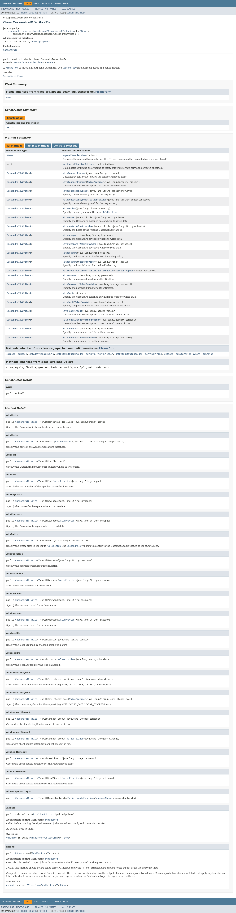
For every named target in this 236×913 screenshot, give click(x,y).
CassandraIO (10, 50)
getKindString (153, 354)
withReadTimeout (72, 311)
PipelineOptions (84, 164)
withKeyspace (70, 235)
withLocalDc (70, 253)
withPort (68, 293)
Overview (6, 3)
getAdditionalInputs (41, 354)
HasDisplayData (40, 41)
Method (43, 13)
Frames (39, 9)
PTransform (19, 62)
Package (17, 3)
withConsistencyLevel (75, 191)
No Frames (50, 9)
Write (10, 127)
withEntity (69, 208)
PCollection (67, 31)
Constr (33, 13)
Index (58, 3)
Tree (36, 3)
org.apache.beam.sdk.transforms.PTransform (33, 31)
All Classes (68, 9)
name (8, 97)
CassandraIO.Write (18, 173)
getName (168, 354)
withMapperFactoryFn (75, 270)
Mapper (129, 270)
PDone (83, 31)
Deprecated (47, 3)
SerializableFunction (101, 270)
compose (10, 354)
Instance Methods (38, 145)
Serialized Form (12, 76)
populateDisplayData (188, 354)
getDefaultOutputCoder (69, 354)
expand (66, 155)
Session (119, 270)
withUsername (70, 328)
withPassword (70, 275)
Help (65, 3)
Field (24, 13)
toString (208, 354)
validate (68, 164)
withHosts (68, 217)
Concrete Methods (65, 145)
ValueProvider (95, 182)
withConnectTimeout (74, 173)
